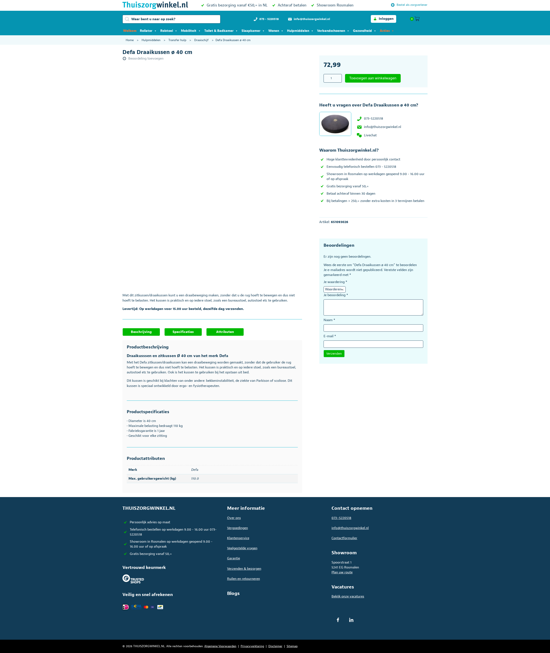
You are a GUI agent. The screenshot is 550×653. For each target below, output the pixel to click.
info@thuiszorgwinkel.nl (382, 127)
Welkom (129, 31)
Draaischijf (201, 40)
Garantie (233, 558)
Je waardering (335, 282)
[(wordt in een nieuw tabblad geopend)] (133, 579)
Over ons (234, 518)
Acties (385, 31)
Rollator (146, 31)
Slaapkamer (250, 31)
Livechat (370, 135)
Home (130, 40)
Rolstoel (166, 31)
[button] (383, 19)
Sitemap (292, 646)
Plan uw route (342, 572)
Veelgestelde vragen (242, 548)
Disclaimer (275, 646)
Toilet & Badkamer (219, 31)
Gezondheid (362, 31)
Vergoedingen (237, 528)
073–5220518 (341, 518)
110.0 (195, 478)
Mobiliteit (188, 31)
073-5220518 (373, 118)
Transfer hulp (177, 40)
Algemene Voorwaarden (220, 646)
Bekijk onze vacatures (348, 596)
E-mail (330, 336)
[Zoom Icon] (227, 124)
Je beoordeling (336, 295)
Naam (329, 320)
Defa (194, 470)
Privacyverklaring (252, 646)
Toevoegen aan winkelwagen (372, 78)
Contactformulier (344, 538)
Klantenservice (238, 538)
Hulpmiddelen (298, 31)
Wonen (273, 31)
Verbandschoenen (331, 31)
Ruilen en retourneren (243, 579)
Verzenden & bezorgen (244, 569)
